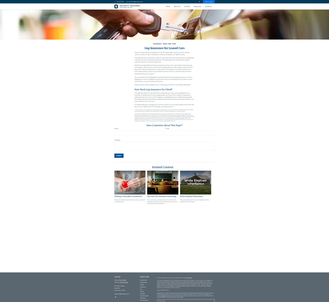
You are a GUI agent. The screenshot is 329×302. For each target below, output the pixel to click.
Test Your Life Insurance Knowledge (161, 196)
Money (142, 291)
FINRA (162, 295)
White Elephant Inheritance (191, 196)
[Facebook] (199, 1)
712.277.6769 (120, 1)
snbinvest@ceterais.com (135, 1)
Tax (141, 289)
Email (167, 128)
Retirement (143, 280)
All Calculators (144, 300)
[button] (168, 6)
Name (116, 128)
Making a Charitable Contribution (128, 196)
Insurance (143, 287)
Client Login (208, 1)
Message (117, 140)
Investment (143, 282)
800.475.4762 (124, 282)
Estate (142, 284)
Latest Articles (144, 296)
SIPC (165, 295)
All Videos (143, 298)
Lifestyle (142, 293)
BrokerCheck (189, 277)
